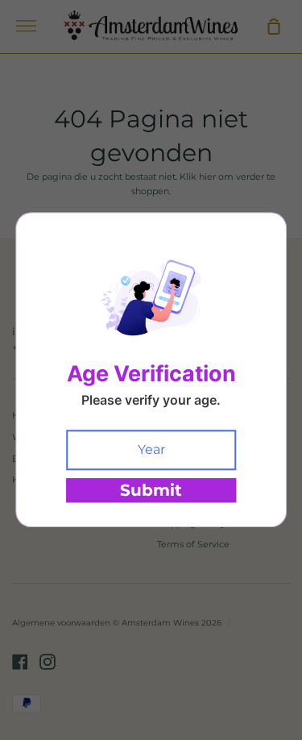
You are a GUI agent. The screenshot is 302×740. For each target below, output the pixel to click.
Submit (151, 491)
